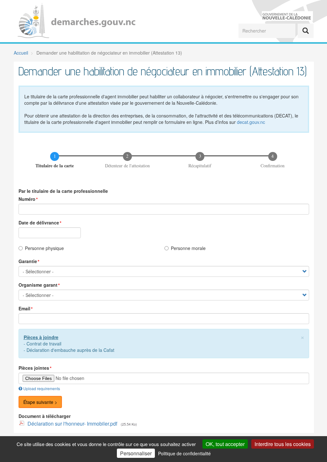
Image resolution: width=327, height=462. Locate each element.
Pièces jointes (34, 368)
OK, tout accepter (225, 444)
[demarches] (81, 21)
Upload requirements (41, 388)
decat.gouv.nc (251, 122)
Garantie (28, 261)
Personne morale (188, 248)
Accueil (21, 52)
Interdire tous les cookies (283, 444)
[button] (302, 336)
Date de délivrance (39, 222)
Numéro (27, 199)
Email (24, 308)
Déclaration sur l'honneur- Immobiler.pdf (72, 423)
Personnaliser (136, 453)
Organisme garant (38, 285)
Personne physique (44, 248)
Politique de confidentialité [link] (184, 453)
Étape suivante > (40, 402)
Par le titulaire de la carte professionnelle (63, 191)
